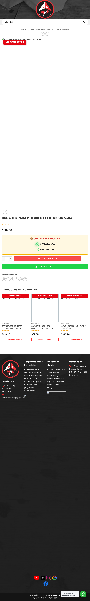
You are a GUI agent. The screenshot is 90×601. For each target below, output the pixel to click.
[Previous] (2, 320)
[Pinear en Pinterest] (21, 279)
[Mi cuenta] (82, 9)
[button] (6, 9)
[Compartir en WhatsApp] (4, 279)
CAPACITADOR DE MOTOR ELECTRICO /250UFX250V (12, 327)
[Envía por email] (17, 279)
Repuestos (63, 29)
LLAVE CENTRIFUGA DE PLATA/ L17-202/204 (73, 327)
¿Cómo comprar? (53, 373)
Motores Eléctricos (41, 29)
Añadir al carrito (47, 259)
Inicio (24, 29)
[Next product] (43, 34)
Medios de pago (53, 376)
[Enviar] (84, 22)
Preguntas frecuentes (55, 382)
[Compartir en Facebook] (8, 279)
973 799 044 (47, 249)
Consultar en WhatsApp (46, 266)
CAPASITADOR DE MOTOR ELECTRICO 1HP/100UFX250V (42, 327)
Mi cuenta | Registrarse (56, 369)
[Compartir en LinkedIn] (25, 279)
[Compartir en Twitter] (12, 279)
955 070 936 (47, 244)
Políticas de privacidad (55, 379)
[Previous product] (47, 34)
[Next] (88, 320)
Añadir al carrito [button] (15, 339)
